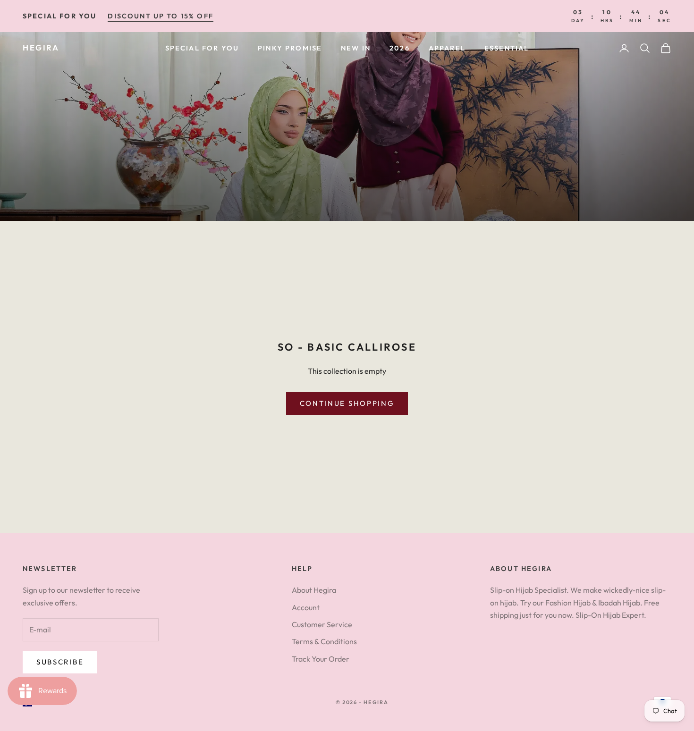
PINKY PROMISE (290, 48)
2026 (399, 48)
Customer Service (322, 624)
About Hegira (314, 590)
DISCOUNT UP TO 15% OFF (160, 16)
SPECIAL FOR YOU (202, 48)
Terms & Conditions (324, 641)
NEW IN (356, 48)
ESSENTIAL (506, 48)
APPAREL (447, 48)
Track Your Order (320, 659)
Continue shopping (347, 403)
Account (306, 607)
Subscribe (60, 661)
